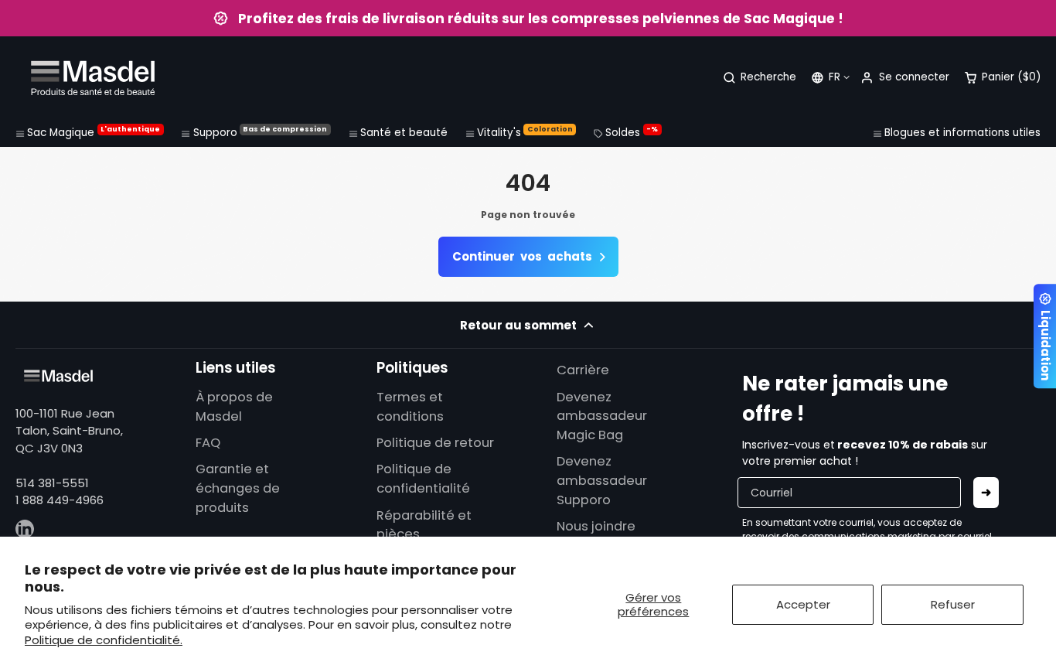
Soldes (631, 132)
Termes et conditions (410, 406)
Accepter (803, 604)
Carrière (583, 370)
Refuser (953, 604)
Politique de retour (435, 443)
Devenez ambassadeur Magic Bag (602, 416)
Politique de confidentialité (423, 478)
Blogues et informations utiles (962, 132)
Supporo (260, 132)
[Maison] (92, 77)
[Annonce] (528, 18)
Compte (904, 77)
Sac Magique (93, 132)
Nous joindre (596, 526)
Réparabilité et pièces (424, 525)
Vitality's (525, 132)
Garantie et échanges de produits (238, 488)
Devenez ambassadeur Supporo (602, 480)
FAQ (208, 443)
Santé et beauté (404, 132)
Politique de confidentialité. (103, 640)
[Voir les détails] (58, 375)
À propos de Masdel (234, 406)
